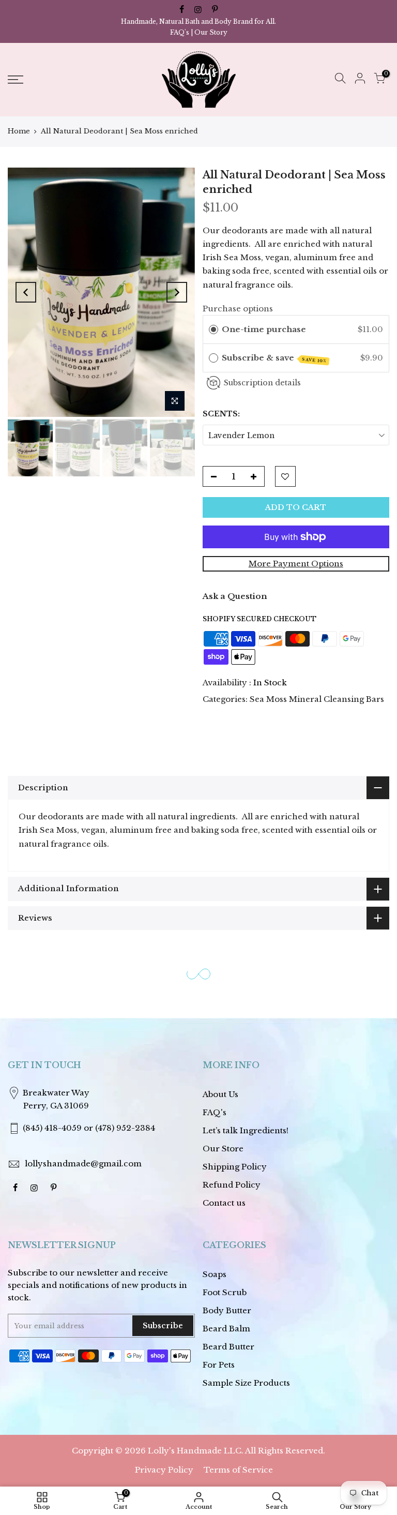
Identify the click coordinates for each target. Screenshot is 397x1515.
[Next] (176, 292)
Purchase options (238, 308)
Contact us (224, 1203)
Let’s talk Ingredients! (245, 1130)
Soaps (214, 1274)
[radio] (213, 329)
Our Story (210, 32)
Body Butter (227, 1310)
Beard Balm (226, 1328)
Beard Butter (228, 1347)
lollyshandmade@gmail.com (83, 1163)
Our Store (223, 1148)
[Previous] (26, 292)
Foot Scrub (225, 1292)
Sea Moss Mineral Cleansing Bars (317, 699)
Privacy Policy (164, 1470)
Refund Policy (232, 1185)
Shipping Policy (235, 1167)
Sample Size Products (246, 1383)
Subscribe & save (274, 358)
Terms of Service (238, 1470)
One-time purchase (264, 329)
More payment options (296, 563)
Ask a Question (235, 596)
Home (19, 131)
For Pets (219, 1365)
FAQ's (179, 32)
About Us (220, 1094)
